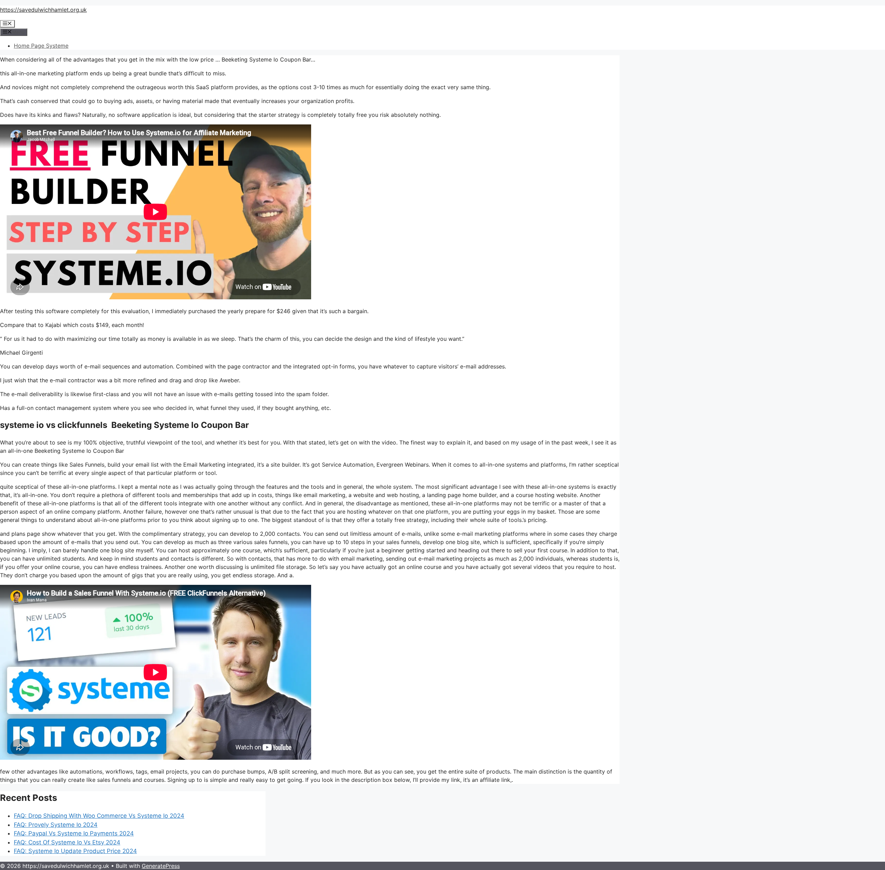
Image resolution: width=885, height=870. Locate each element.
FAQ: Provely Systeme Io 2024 (55, 824)
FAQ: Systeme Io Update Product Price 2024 (75, 851)
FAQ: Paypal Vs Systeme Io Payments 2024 (74, 833)
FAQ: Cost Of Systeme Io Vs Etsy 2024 (67, 842)
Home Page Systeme (41, 45)
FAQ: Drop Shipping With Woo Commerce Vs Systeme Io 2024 (99, 815)
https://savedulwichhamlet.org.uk (43, 9)
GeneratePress (161, 865)
